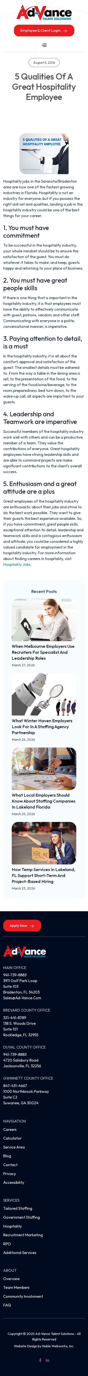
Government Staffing (21, 1217)
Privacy (9, 1173)
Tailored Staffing (17, 1208)
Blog (7, 1155)
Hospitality (12, 1226)
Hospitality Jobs (17, 564)
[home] (44, 12)
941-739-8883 (14, 974)
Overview (11, 1278)
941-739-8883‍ (14, 1054)
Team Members (16, 1287)
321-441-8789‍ (14, 1017)
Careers (10, 1129)
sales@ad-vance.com (22, 997)
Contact (10, 1164)
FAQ (7, 1305)
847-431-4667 (15, 1085)
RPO (7, 1243)
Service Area (14, 1147)
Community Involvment (23, 1296)
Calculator (12, 1138)
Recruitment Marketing (23, 1234)
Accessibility (13, 1182)
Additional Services (19, 1252)
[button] (44, 45)
